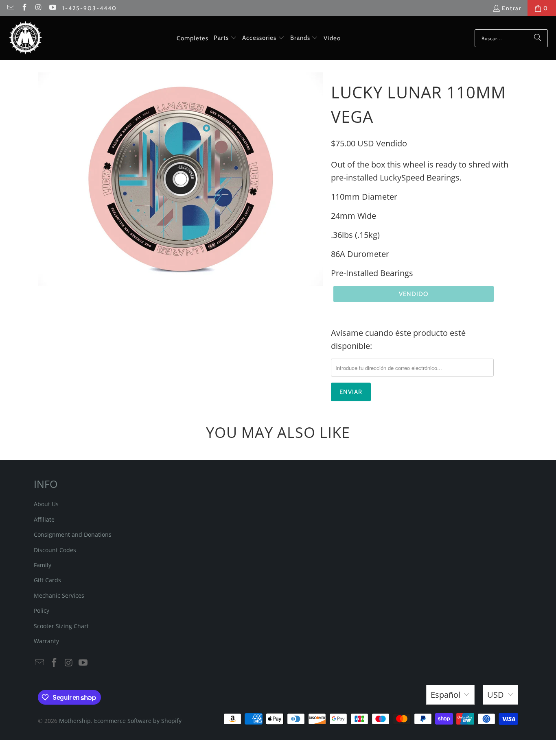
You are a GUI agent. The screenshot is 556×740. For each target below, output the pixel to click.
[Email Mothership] (10, 8)
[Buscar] (538, 38)
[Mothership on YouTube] (52, 8)
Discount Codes (55, 550)
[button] (225, 38)
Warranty (46, 641)
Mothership (75, 721)
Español (445, 694)
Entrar (511, 8)
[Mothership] (25, 38)
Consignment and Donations (73, 534)
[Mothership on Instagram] (38, 8)
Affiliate (44, 519)
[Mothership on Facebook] (24, 8)
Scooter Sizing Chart (61, 626)
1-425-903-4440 (89, 8)
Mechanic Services (59, 595)
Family (42, 565)
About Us (46, 504)
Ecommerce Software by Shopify (138, 721)
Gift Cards (47, 580)
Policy (41, 610)
